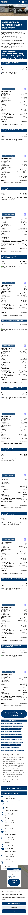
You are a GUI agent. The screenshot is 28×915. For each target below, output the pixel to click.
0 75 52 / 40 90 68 (10, 804)
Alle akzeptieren (14, 911)
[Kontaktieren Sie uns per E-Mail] (23, 2)
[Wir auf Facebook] (19, 2)
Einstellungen (14, 907)
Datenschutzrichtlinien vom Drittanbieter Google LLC (13, 876)
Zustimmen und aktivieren (14, 882)
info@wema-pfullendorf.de (12, 801)
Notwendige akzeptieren (14, 903)
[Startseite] (4, 1)
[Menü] (26, 2)
